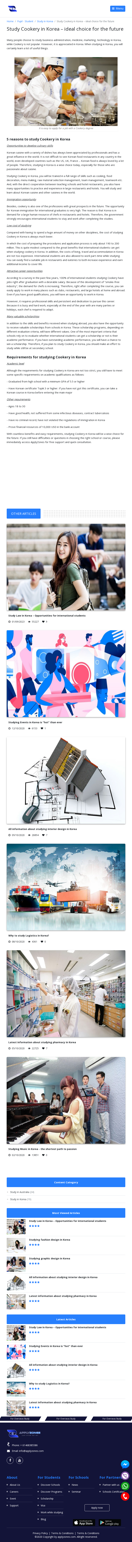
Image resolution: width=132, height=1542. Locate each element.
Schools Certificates (114, 1491)
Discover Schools (50, 1484)
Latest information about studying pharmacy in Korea (42, 1042)
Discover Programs (51, 1491)
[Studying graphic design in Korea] (16, 1264)
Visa (43, 1505)
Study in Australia (22, 1192)
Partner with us (111, 1484)
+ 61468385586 (29, 1445)
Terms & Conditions (62, 1533)
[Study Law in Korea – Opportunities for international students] (16, 1226)
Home (10, 21)
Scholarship (47, 1498)
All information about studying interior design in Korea (42, 829)
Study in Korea (45, 21)
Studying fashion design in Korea (49, 1239)
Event (13, 1498)
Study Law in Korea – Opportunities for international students (47, 615)
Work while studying (52, 1512)
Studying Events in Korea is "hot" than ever (35, 722)
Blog (43, 1519)
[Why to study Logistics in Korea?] (16, 1389)
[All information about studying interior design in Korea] (16, 1283)
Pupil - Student (25, 21)
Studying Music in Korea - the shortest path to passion (42, 1149)
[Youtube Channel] (19, 1460)
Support (14, 1505)
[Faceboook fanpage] (10, 1460)
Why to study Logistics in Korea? (28, 935)
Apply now (97, 1507)
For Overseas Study (19, 1418)
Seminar (76, 1491)
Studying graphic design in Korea (49, 1258)
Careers (14, 1491)
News (75, 1484)
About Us (15, 1484)
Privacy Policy (40, 1533)
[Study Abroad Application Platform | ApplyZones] (12, 8)
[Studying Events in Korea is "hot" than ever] (16, 1351)
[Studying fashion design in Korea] (16, 1245)
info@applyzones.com (31, 1450)
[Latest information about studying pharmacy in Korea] (16, 1301)
